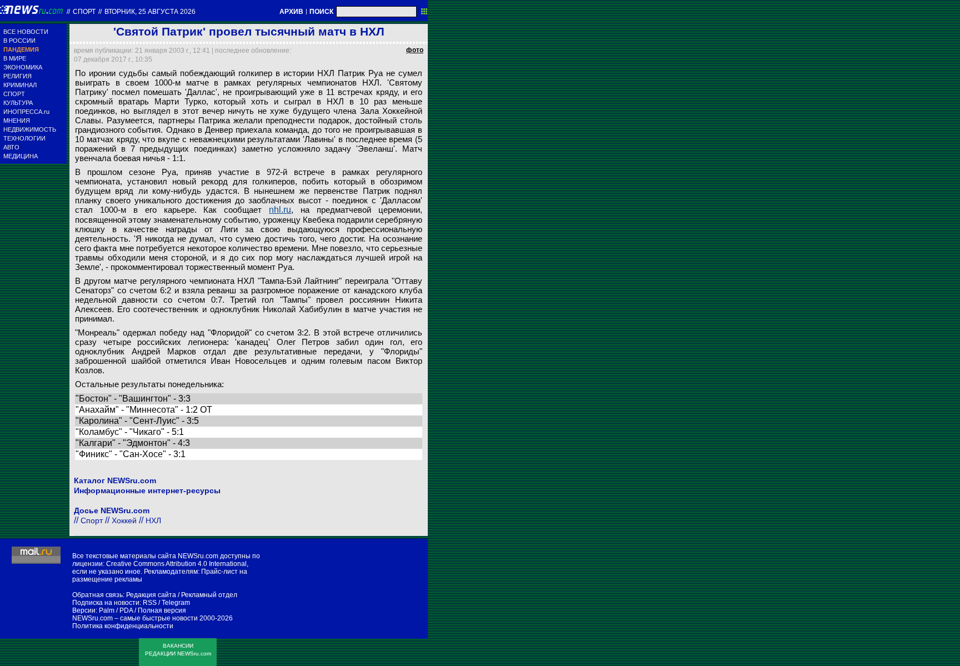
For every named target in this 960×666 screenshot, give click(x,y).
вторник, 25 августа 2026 (150, 12)
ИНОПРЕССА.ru (26, 111)
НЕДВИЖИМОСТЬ (29, 129)
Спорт (84, 12)
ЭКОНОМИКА (22, 67)
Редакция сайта (151, 595)
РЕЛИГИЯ (17, 76)
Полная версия (162, 610)
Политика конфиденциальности (122, 626)
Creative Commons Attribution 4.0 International (176, 564)
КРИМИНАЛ (20, 85)
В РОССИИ (19, 40)
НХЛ (153, 520)
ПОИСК (321, 12)
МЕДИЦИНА (20, 156)
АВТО (11, 147)
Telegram (176, 603)
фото (414, 50)
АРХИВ (291, 12)
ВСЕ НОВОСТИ (25, 31)
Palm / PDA (116, 610)
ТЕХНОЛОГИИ (24, 138)
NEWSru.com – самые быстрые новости (135, 618)
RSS (150, 603)
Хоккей (124, 520)
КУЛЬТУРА (18, 102)
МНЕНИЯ (16, 120)
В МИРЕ (14, 58)
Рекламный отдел (209, 595)
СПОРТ (14, 94)
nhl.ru (280, 209)
